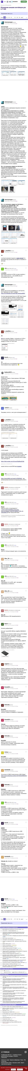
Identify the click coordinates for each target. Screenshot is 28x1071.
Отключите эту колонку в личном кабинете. (9, 1025)
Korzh (6, 357)
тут (2, 338)
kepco (6, 623)
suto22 (7, 407)
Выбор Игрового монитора (8, 946)
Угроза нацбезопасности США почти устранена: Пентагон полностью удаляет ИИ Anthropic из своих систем (14, 1002)
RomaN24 (7, 687)
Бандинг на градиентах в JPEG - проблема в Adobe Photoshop (14, 941)
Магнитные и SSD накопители (6, 5)
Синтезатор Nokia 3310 (6, 1017)
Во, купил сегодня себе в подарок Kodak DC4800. (11, 1006)
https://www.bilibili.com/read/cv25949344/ (11, 478)
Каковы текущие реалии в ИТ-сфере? (10, 948)
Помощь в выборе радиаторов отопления (11, 953)
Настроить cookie (16, 1062)
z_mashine (7, 250)
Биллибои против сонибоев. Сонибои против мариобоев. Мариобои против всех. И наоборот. (14, 956)
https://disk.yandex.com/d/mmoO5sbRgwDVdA (12, 461)
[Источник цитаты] (25, 35)
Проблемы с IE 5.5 (5, 1010)
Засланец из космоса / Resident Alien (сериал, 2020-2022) (14, 962)
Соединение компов (6, 1019)
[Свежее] (7, 2)
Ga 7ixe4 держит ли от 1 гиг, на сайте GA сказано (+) (12, 1013)
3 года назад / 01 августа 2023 (11, 373)
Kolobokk (7, 770)
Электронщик (8, 22)
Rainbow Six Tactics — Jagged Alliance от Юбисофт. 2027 (14, 972)
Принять (13, 1069)
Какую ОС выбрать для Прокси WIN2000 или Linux (11, 1022)
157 (15, 17)
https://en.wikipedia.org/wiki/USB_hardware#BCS (13, 293)
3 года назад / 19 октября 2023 (11, 503)
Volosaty (7, 705)
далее (22, 17)
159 (19, 17)
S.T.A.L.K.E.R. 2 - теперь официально (9, 930)
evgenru (6, 664)
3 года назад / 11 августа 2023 (11, 421)
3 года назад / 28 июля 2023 (10, 252)
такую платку (19, 258)
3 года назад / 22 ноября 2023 (11, 688)
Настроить (20, 1069)
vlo (6, 268)
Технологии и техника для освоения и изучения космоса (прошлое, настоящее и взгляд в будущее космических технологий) (13, 933)
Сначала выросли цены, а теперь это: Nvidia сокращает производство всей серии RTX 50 (13, 994)
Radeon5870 (8, 372)
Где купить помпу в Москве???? (8, 1020)
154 (9, 17)
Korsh (6, 822)
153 (6, 17)
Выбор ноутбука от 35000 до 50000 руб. (10, 964)
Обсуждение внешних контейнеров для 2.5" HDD (13, 8)
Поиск (21, 1060)
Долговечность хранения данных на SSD (10, 949)
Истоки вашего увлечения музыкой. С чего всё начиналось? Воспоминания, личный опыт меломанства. (14, 961)
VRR (4, 970)
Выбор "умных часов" (7, 943)
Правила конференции (15, 1060)
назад (2, 17)
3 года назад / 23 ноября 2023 (11, 786)
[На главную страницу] (2, 1)
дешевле (19, 466)
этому (10, 430)
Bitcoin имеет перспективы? (8, 938)
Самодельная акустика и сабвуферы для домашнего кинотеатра (15, 935)
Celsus (6, 752)
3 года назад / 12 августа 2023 (11, 447)
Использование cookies (6, 1062)
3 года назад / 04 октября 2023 (12, 475)
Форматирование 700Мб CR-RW (8, 1012)
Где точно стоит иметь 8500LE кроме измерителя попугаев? (13, 1015)
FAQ (25, 1060)
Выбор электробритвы (7, 945)
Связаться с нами (5, 1060)
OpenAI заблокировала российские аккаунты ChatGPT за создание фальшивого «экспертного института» (14, 979)
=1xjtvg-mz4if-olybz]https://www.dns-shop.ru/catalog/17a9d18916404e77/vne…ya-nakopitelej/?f (12, 511)
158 (17, 17)
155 (11, 17)
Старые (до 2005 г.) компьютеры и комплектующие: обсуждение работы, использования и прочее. (15, 952)
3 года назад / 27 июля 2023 (10, 23)
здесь (11, 13)
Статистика (3, 1061)
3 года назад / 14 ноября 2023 (11, 665)
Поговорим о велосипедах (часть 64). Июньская (12, 939)
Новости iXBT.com (4, 974)
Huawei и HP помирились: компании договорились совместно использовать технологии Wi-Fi (14, 996)
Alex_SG (6, 558)
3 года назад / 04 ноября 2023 (11, 625)
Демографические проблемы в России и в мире (12, 929)
